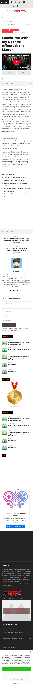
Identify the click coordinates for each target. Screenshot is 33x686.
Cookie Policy (15, 683)
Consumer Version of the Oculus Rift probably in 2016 (18, 343)
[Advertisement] (16, 214)
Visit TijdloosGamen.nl (15, 526)
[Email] (24, 2)
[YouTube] (16, 2)
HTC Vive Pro (12, 364)
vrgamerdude (14, 30)
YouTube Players (7, 32)
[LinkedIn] (18, 290)
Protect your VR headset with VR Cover (17, 638)
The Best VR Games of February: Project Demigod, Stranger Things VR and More (19, 358)
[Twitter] (20, 2)
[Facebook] (12, 2)
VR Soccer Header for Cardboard (14, 628)
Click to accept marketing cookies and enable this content (16, 611)
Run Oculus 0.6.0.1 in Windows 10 (18, 349)
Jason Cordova (12, 340)
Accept (16, 669)
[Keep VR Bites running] (18, 6)
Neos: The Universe (9, 647)
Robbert (25, 32)
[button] (30, 652)
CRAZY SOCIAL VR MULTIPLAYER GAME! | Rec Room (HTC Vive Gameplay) (16, 249)
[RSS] (13, 6)
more (30, 83)
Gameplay (5, 30)
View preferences (16, 679)
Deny (16, 674)
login (5, 2)
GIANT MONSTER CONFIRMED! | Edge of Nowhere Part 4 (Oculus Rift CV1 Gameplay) (16, 239)
